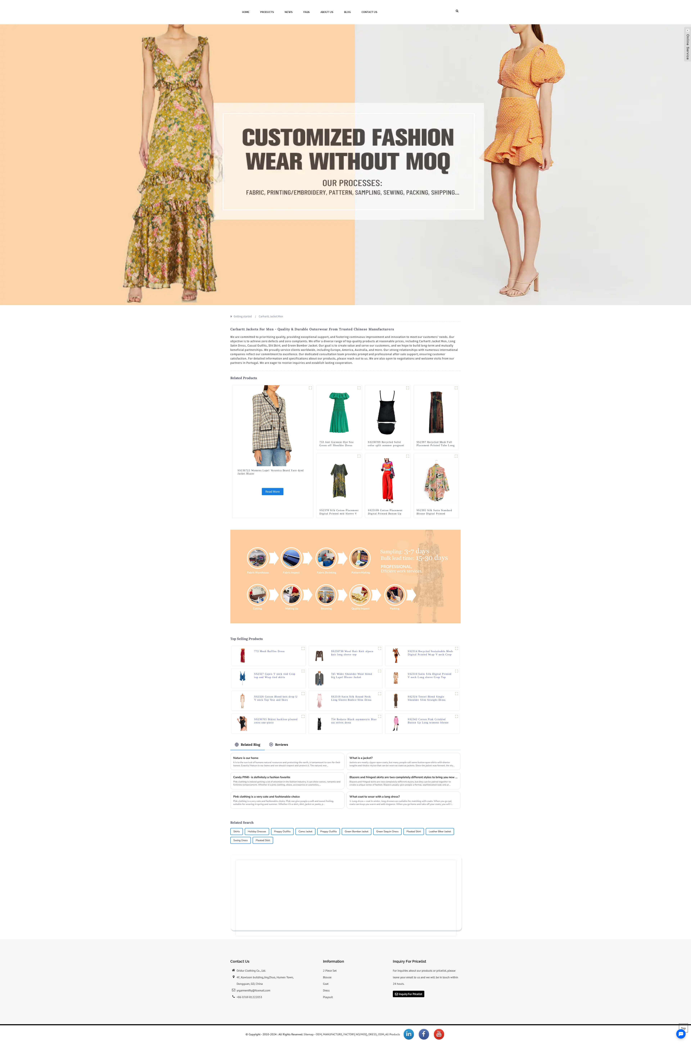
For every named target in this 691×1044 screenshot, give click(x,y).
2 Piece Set (330, 970)
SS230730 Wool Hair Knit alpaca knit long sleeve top (352, 653)
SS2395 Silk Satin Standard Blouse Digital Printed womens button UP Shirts (434, 513)
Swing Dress (240, 840)
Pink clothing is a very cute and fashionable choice (266, 797)
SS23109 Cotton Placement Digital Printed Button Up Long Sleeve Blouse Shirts (385, 513)
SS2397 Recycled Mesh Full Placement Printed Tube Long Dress (436, 445)
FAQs (306, 12)
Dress (326, 990)
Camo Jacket (305, 831)
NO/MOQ (361, 1034)
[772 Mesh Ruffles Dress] (242, 655)
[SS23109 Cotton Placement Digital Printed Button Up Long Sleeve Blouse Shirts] (387, 480)
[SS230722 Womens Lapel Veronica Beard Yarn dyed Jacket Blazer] (272, 425)
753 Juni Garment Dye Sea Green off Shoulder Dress (336, 444)
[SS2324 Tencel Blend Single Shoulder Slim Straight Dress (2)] (456, 693)
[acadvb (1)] (303, 693)
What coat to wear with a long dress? (374, 797)
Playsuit (328, 997)
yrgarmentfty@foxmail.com (253, 990)
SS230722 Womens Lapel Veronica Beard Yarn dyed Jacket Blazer (271, 472)
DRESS (372, 1034)
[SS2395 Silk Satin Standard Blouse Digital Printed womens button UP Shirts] (436, 480)
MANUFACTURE (332, 1034)
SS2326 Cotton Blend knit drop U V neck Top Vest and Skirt (276, 698)
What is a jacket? (360, 758)
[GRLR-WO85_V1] (379, 671)
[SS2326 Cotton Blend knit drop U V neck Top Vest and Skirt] (242, 700)
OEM (319, 1034)
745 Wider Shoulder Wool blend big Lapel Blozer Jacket (351, 676)
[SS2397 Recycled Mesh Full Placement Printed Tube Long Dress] (436, 412)
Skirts (236, 831)
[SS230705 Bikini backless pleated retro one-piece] (242, 723)
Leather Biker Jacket (440, 831)
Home (245, 12)
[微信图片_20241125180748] (303, 648)
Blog (347, 12)
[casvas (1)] (359, 456)
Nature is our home (245, 758)
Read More (272, 491)
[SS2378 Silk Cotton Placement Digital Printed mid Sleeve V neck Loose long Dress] (339, 480)
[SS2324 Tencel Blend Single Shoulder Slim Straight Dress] (396, 700)
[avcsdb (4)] (303, 716)
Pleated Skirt (414, 831)
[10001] (379, 648)
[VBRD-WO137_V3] (310, 388)
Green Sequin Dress (387, 831)
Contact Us (369, 12)
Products (267, 12)
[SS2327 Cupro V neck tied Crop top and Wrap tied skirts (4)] (303, 671)
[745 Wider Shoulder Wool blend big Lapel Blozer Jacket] (319, 678)
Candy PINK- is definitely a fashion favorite (261, 777)
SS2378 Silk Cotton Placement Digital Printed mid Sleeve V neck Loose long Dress (339, 513)
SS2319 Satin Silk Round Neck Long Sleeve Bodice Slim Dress (351, 698)
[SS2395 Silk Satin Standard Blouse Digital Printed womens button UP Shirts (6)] (456, 456)
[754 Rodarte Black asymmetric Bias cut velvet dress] (319, 723)
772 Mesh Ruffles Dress (269, 651)
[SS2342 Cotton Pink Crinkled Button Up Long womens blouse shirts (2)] (456, 716)
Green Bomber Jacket (356, 831)
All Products (392, 1034)
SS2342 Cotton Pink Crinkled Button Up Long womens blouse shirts (428, 721)
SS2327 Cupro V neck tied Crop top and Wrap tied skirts (274, 676)
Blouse (327, 977)
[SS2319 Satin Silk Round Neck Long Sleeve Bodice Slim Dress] (319, 700)
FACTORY (349, 1034)
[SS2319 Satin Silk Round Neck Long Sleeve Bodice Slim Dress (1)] (379, 693)
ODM (381, 1034)
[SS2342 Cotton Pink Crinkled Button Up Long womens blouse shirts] (396, 723)
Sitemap (309, 1034)
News (289, 12)
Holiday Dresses (257, 831)
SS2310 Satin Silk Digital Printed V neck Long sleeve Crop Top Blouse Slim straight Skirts (429, 676)
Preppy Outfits (282, 831)
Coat (325, 984)
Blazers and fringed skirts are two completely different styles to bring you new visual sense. (403, 777)
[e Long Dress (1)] (456, 388)
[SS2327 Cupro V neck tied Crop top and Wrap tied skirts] (242, 678)
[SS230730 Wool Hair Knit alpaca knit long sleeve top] (319, 655)
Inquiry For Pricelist (410, 994)
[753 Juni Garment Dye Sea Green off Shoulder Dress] (339, 412)
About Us (326, 12)
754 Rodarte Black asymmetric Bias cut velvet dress (354, 721)
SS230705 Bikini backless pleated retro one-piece (275, 721)
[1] (359, 388)
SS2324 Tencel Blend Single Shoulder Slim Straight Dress (426, 698)
